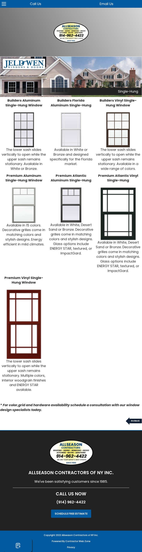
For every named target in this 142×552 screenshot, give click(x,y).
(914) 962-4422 (71, 502)
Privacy (71, 547)
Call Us (35, 3)
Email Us (106, 3)
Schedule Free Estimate (71, 513)
